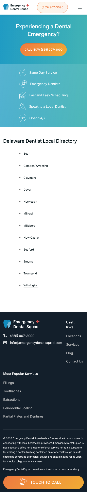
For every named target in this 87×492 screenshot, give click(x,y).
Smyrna (28, 261)
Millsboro (29, 225)
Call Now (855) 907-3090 (44, 49)
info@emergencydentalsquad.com (36, 343)
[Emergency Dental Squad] (16, 7)
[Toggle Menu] (80, 7)
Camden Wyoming (35, 165)
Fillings (8, 383)
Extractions (11, 399)
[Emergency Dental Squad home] (21, 326)
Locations (73, 336)
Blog (69, 353)
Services (72, 344)
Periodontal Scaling (18, 408)
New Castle (31, 237)
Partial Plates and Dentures (23, 416)
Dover (27, 189)
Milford (28, 213)
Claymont (29, 177)
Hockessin (30, 201)
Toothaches (12, 391)
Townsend (30, 273)
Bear (26, 153)
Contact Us (74, 361)
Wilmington (30, 285)
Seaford (28, 249)
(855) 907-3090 (52, 7)
